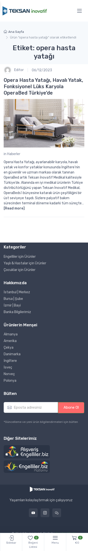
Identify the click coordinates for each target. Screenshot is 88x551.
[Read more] (14, 208)
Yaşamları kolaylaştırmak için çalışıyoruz (41, 500)
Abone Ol (71, 407)
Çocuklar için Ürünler (19, 270)
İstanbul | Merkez (17, 292)
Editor (18, 70)
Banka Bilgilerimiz (17, 312)
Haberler (13, 154)
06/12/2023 (42, 70)
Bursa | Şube (13, 299)
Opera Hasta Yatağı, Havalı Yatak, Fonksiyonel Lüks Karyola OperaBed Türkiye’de (43, 86)
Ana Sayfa (16, 32)
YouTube (33, 512)
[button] (27, 451)
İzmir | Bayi (12, 305)
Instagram (45, 512)
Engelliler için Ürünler (20, 257)
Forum (56, 512)
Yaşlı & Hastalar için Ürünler (25, 263)
